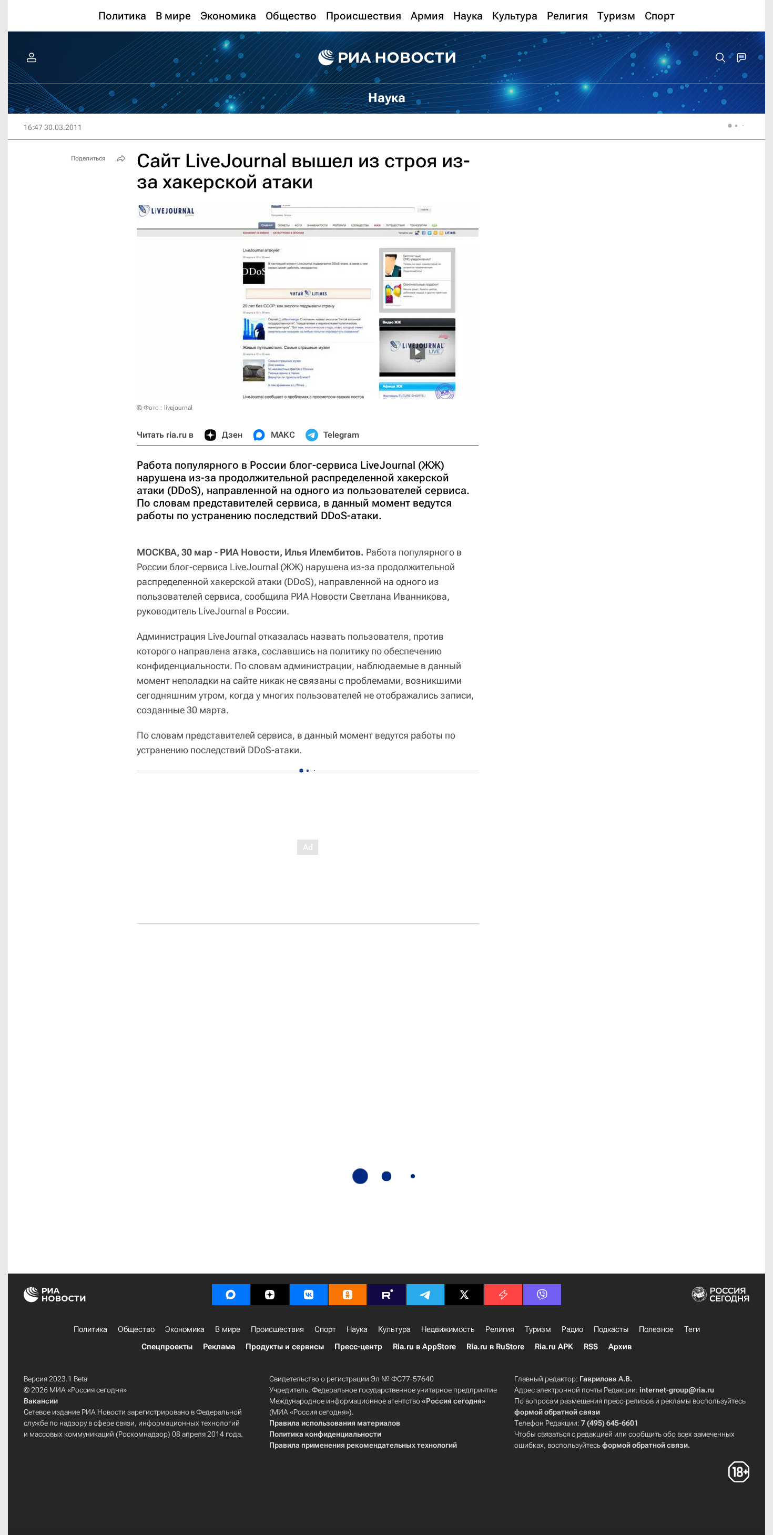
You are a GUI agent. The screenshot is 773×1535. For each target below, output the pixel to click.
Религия (499, 1329)
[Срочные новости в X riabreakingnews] (503, 1294)
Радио (572, 1329)
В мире (227, 1329)
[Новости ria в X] (464, 1294)
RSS (591, 1346)
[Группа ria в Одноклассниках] (348, 1294)
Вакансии (41, 1401)
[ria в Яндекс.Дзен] (270, 1294)
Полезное (656, 1329)
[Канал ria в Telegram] (425, 1294)
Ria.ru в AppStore (424, 1346)
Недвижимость (448, 1329)
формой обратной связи (557, 1412)
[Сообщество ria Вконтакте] (309, 1294)
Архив (620, 1346)
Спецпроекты (166, 1346)
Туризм (538, 1329)
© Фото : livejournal (164, 407)
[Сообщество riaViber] (542, 1294)
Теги (692, 1329)
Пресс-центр (358, 1346)
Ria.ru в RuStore (495, 1346)
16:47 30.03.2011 (53, 127)
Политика (90, 1329)
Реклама (219, 1346)
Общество (136, 1329)
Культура (394, 1329)
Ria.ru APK (554, 1346)
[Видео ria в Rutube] (386, 1294)
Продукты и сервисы (285, 1346)
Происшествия (277, 1329)
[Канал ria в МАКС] (231, 1294)
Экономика (185, 1329)
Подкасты (611, 1329)
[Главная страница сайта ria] (387, 58)
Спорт (325, 1329)
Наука (357, 1329)
